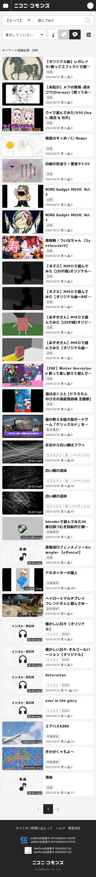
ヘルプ (60, 828)
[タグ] (63, 35)
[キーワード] (75, 35)
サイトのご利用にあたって (34, 828)
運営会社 (74, 828)
